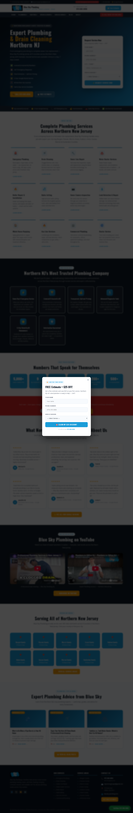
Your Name (49, 397)
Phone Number (50, 406)
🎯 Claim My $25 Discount (66, 424)
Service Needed (50, 414)
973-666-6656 (71, 429)
